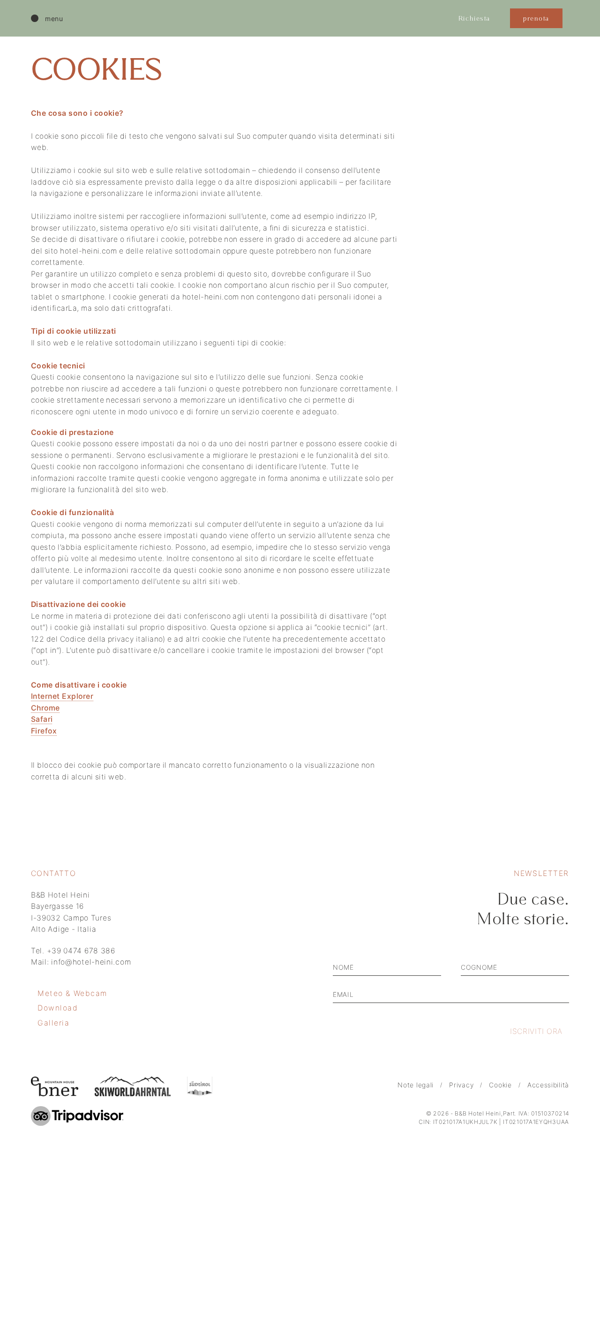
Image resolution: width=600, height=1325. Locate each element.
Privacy (461, 1085)
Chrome (45, 708)
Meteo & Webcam (72, 993)
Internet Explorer (62, 696)
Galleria (54, 1022)
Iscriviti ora (536, 1031)
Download (58, 1007)
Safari (42, 719)
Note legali (416, 1085)
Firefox (44, 730)
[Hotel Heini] (295, 18)
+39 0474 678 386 (81, 950)
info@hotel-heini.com (91, 962)
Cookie (500, 1085)
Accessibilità (548, 1085)
